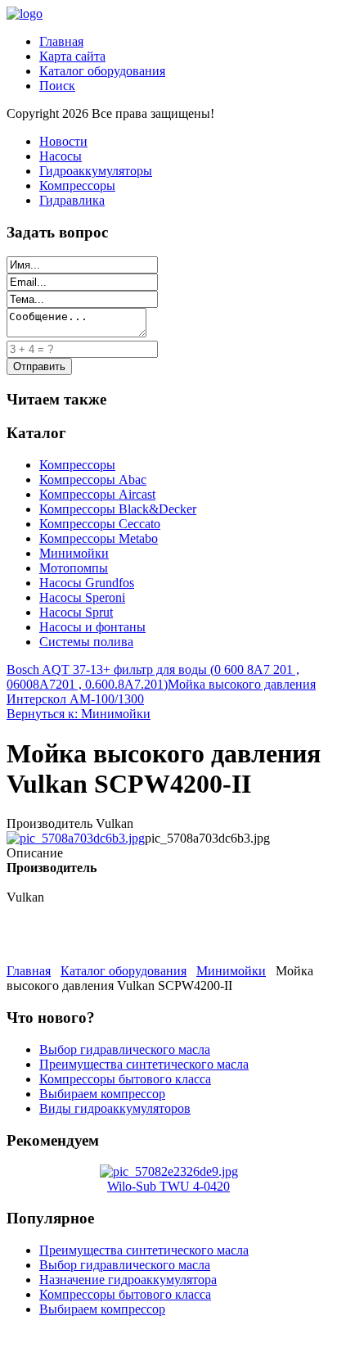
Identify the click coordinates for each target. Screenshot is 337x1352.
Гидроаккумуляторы (95, 171)
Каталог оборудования (102, 71)
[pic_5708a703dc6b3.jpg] (76, 838)
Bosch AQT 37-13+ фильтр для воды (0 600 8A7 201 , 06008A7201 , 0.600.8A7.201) (153, 676)
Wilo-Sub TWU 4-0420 (168, 1186)
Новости (63, 141)
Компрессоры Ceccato (99, 524)
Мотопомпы (73, 568)
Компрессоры (77, 185)
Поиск (57, 86)
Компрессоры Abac (92, 479)
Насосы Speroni (82, 597)
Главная (61, 41)
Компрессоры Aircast (97, 494)
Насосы (60, 156)
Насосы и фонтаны (92, 627)
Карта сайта (72, 56)
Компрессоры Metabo (98, 538)
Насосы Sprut (76, 612)
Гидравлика (72, 200)
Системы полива (86, 642)
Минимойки (74, 553)
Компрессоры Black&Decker (117, 509)
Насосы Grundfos (86, 583)
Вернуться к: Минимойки (79, 714)
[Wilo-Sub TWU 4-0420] (169, 1171)
